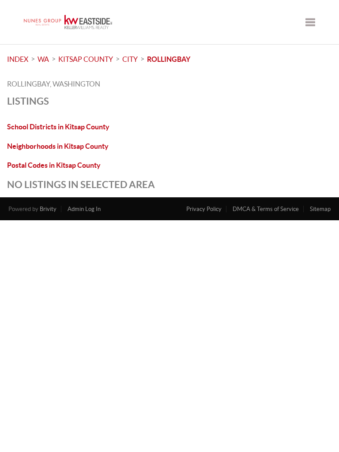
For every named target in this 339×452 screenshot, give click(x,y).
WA (43, 59)
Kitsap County (85, 59)
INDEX (17, 59)
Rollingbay (168, 59)
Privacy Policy (204, 209)
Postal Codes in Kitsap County (54, 165)
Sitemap (320, 209)
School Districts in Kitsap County (58, 127)
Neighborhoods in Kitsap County (58, 146)
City (130, 59)
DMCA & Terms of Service (266, 209)
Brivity (48, 209)
